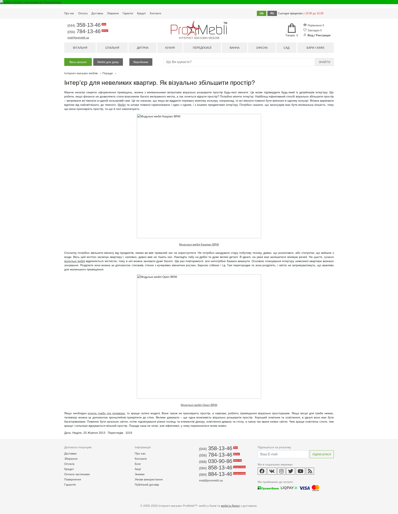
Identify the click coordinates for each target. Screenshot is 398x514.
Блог (138, 463)
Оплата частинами (77, 474)
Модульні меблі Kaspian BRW (199, 244)
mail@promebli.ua (78, 37)
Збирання (113, 13)
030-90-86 (220, 461)
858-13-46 (222, 467)
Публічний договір (147, 484)
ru (272, 13)
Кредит (141, 13)
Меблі (122, 104)
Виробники (140, 62)
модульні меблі (74, 261)
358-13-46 (86, 25)
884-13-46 (222, 474)
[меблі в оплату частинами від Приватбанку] (199, 2)
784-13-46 (87, 31)
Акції (138, 469)
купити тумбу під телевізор (106, 413)
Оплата (82, 13)
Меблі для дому (108, 62)
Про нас (69, 13)
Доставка (97, 13)
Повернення (72, 479)
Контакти (155, 13)
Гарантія (128, 13)
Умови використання (149, 479)
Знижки (139, 474)
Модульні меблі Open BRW (199, 405)
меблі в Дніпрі (230, 505)
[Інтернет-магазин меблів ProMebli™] (199, 28)
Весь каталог (78, 62)
